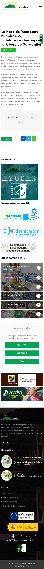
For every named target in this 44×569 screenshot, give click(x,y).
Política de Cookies (10, 502)
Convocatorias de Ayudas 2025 (16, 203)
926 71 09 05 (22, 345)
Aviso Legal (7, 493)
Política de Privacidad (10, 497)
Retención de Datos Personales (14, 506)
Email (22, 361)
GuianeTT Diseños (22, 566)
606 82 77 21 (22, 353)
